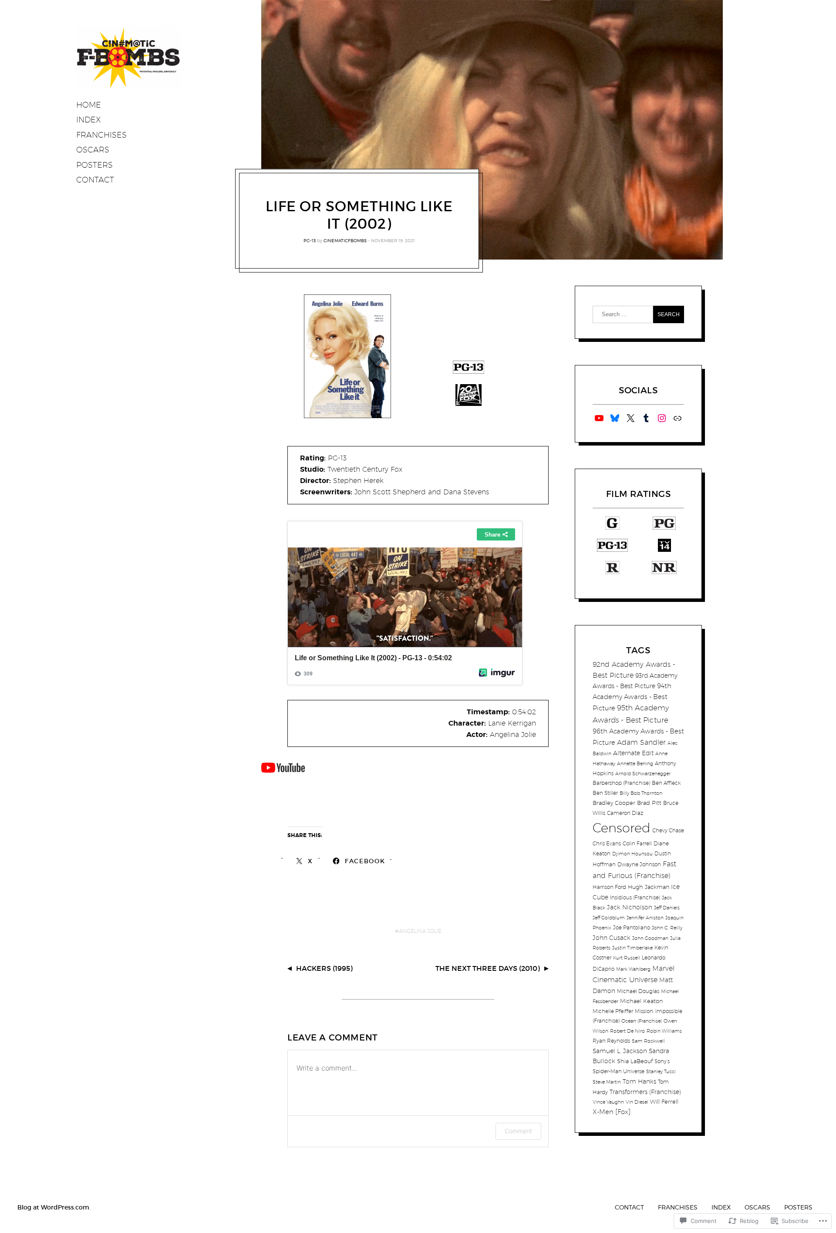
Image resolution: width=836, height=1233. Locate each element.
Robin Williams (664, 1031)
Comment (518, 1131)
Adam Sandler (641, 742)
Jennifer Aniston (645, 917)
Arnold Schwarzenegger (643, 773)
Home (88, 104)
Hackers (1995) (324, 968)
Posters (94, 164)
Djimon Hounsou (632, 853)
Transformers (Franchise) (645, 1091)
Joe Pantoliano (631, 927)
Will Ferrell (664, 1101)
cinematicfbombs (345, 240)
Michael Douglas (638, 991)
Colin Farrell (637, 843)
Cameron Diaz (625, 813)
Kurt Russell (626, 957)
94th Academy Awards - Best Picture (632, 697)
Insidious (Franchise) (635, 897)
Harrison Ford (609, 887)
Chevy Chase (668, 830)
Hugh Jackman (648, 886)
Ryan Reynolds (611, 1040)
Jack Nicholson (629, 907)
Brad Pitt (649, 802)
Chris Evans (607, 843)
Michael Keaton (641, 1000)
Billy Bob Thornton (641, 793)
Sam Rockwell (648, 1041)
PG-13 (309, 240)
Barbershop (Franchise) (621, 783)
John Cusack (611, 937)
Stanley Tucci (661, 1071)
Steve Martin (607, 1081)
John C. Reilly (667, 927)
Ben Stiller (605, 793)
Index (88, 119)
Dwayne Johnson (639, 864)
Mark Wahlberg (633, 969)
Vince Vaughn (608, 1102)
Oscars (92, 149)
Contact (95, 179)
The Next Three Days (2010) (487, 968)
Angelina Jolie (420, 931)
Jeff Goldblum (609, 917)
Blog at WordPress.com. (54, 1207)
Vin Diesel (637, 1102)
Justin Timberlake (632, 947)
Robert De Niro (627, 1031)
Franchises (101, 134)
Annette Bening (635, 763)
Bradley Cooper (614, 802)
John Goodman (650, 938)
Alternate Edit (633, 753)
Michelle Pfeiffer (613, 1011)
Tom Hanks (639, 1081)
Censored (622, 827)
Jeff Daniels (667, 907)
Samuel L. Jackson (620, 1050)
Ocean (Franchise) (641, 1021)
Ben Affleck (666, 783)
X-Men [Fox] (611, 1111)
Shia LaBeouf (635, 1060)
